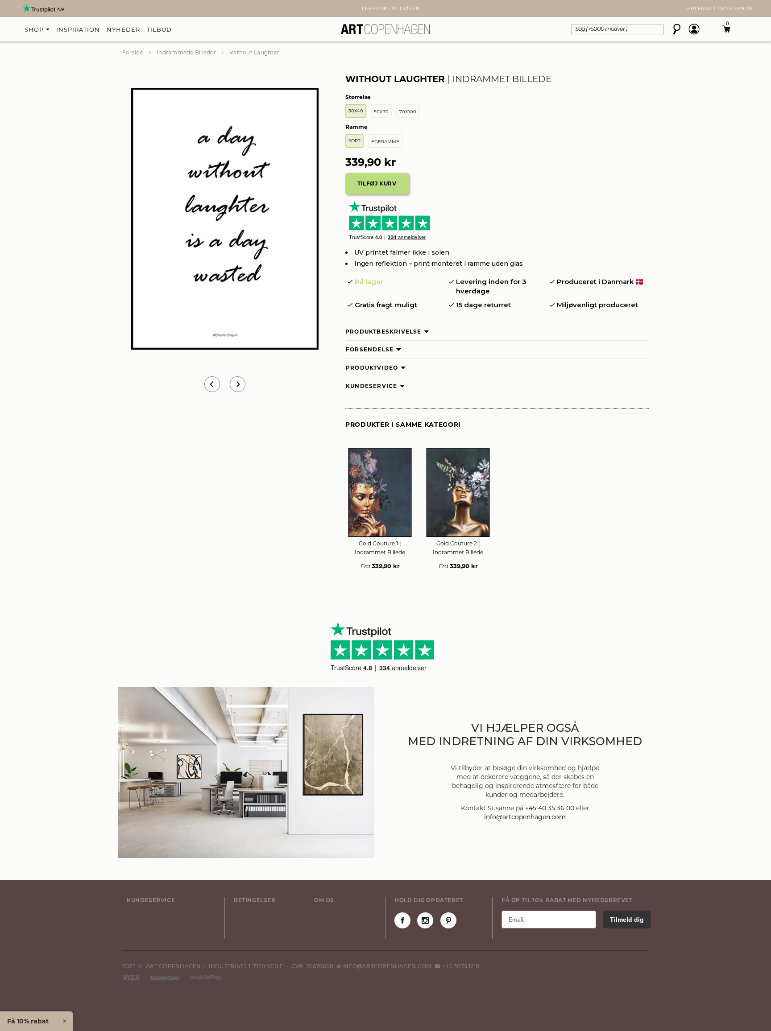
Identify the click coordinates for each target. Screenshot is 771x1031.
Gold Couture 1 (380, 548)
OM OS (324, 900)
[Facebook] (402, 920)
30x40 (355, 111)
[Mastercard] (165, 977)
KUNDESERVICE (151, 900)
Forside (132, 52)
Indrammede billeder (186, 52)
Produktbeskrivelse (383, 331)
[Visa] (131, 977)
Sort (354, 141)
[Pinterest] (448, 920)
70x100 (407, 112)
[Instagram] (425, 920)
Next (126, 8)
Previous (212, 384)
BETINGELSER (255, 900)
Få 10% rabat (28, 1021)
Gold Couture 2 (458, 548)
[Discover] (205, 977)
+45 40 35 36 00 (549, 808)
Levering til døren (385, 8)
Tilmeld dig (627, 919)
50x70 (381, 112)
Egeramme (385, 141)
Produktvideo (372, 367)
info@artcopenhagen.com (525, 817)
